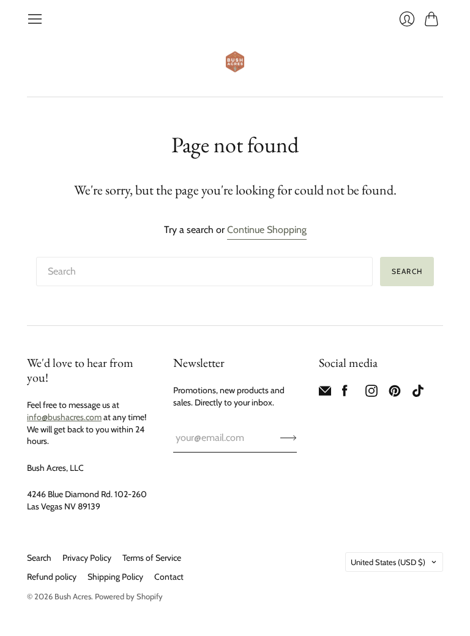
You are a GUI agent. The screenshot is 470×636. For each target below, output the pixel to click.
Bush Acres (72, 596)
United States (388, 562)
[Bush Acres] (235, 61)
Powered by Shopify (129, 596)
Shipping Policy (115, 576)
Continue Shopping (267, 229)
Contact (169, 576)
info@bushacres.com (64, 417)
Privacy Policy (86, 557)
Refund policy (51, 576)
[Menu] (35, 19)
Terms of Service (151, 557)
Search (39, 557)
